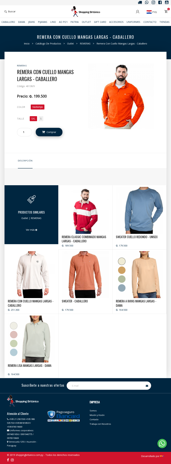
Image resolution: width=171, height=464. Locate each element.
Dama (21, 21)
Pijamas (42, 21)
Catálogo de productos (48, 43)
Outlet (86, 21)
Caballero (8, 21)
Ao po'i (63, 21)
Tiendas (164, 21)
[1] (121, 96)
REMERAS (85, 43)
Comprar (51, 132)
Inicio (27, 43)
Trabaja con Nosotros (100, 424)
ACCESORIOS (116, 21)
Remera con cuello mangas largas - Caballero (122, 43)
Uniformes (133, 21)
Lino (53, 21)
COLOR (21, 107)
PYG (154, 12)
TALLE (20, 118)
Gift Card (100, 21)
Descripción (25, 160)
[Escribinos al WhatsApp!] (162, 444)
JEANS (31, 21)
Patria (74, 21)
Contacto (149, 21)
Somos (93, 410)
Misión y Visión (97, 415)
